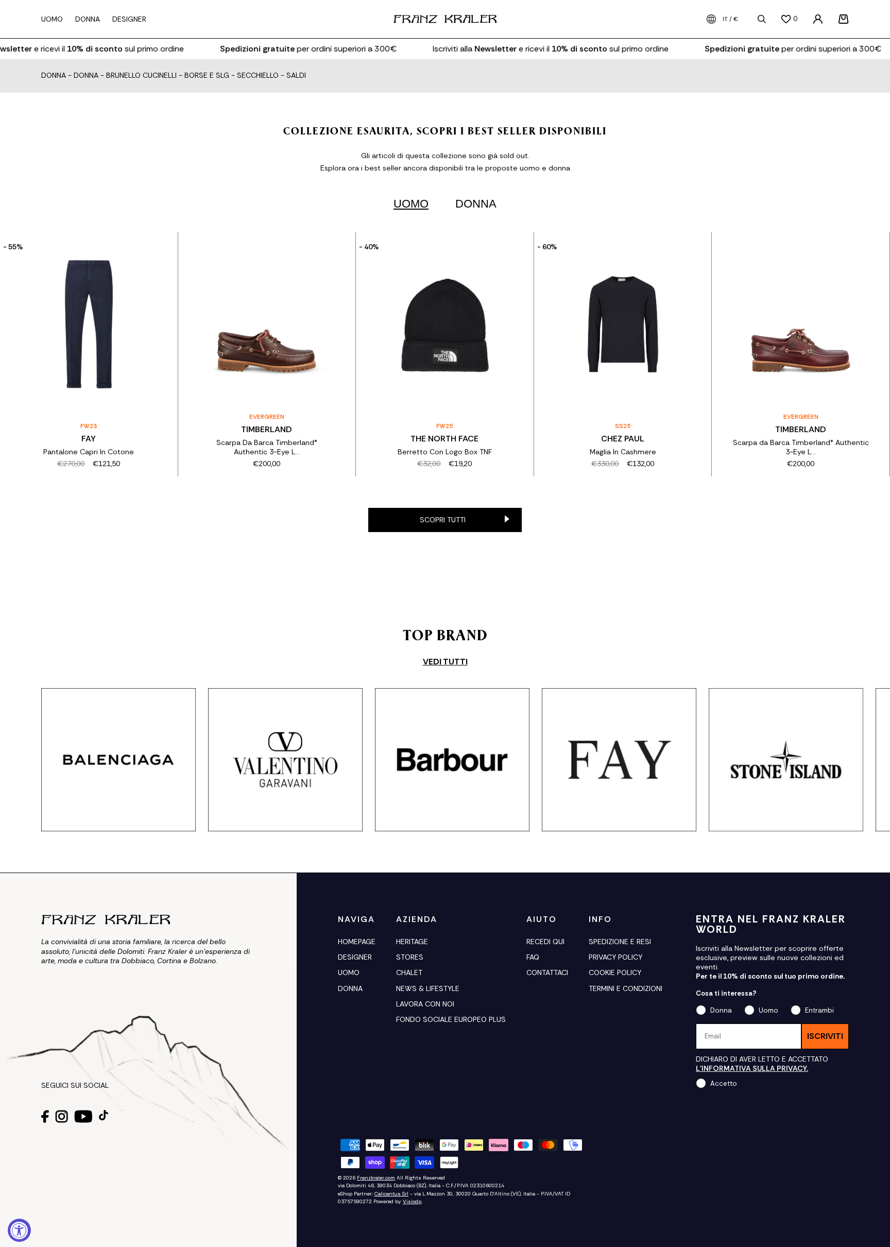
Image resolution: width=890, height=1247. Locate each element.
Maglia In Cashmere (623, 451)
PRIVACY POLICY (615, 957)
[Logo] (445, 19)
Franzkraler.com (376, 1177)
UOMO (349, 972)
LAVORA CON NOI (425, 1004)
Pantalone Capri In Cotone (88, 451)
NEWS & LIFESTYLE (427, 988)
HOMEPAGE (356, 941)
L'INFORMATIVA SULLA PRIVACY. (752, 1068)
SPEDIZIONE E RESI (620, 941)
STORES (409, 957)
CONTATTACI (547, 972)
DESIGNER (355, 957)
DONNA (350, 988)
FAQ (532, 957)
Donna (53, 76)
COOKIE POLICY (615, 972)
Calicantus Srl (391, 1193)
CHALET (409, 972)
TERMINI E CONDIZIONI (625, 988)
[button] (843, 19)
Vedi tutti (445, 662)
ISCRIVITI (825, 1036)
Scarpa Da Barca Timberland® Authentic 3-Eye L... (266, 447)
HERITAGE (412, 941)
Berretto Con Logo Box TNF (445, 451)
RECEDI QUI (545, 941)
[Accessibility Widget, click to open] (19, 1230)
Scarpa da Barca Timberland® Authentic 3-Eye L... (801, 447)
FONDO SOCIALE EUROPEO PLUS (451, 1019)
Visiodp (412, 1201)
